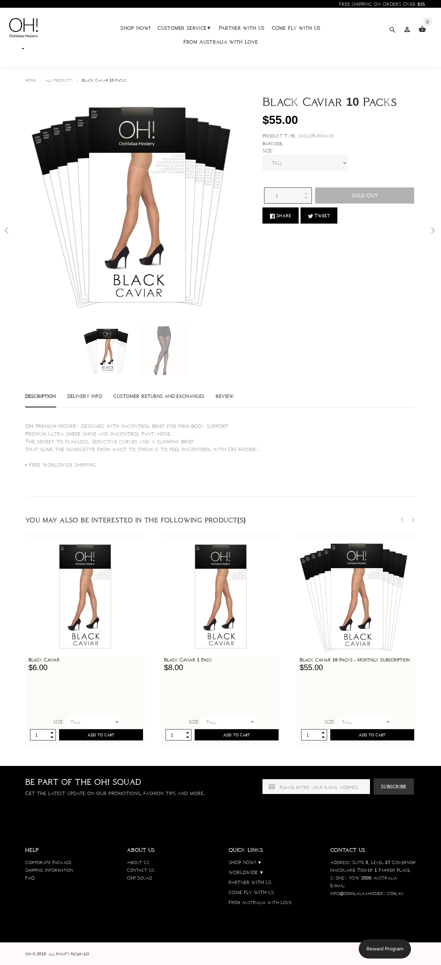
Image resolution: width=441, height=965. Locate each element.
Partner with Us (242, 28)
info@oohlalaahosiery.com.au (367, 893)
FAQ (30, 877)
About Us (138, 862)
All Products (59, 80)
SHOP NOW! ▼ (245, 862)
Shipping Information (49, 870)
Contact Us (140, 870)
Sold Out (365, 195)
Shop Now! (135, 28)
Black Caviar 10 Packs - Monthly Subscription (355, 659)
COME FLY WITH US (251, 892)
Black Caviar (44, 659)
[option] (107, 351)
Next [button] (413, 520)
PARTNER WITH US (250, 882)
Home (30, 80)
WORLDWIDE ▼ (246, 872)
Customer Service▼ (184, 28)
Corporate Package (48, 862)
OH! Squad (139, 877)
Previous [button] (402, 520)
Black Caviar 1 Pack (188, 659)
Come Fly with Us (296, 28)
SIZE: (267, 150)
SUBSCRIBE (393, 786)
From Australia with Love (220, 42)
